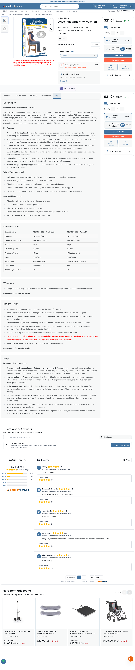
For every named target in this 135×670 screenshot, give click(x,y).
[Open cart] (131, 6)
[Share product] (51, 24)
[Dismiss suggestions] (130, 647)
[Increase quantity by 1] (122, 33)
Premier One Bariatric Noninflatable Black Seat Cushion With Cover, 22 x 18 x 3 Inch (84, 633)
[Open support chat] (130, 659)
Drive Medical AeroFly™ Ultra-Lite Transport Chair (115, 632)
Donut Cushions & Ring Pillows (43, 14)
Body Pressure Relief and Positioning (19, 14)
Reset (96, 44)
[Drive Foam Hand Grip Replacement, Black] (51, 611)
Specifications (21, 95)
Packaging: (65, 51)
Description (7, 95)
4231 (92, 577)
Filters (128, 460)
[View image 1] (4, 20)
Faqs (56, 95)
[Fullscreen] (51, 20)
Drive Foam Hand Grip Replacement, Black (46, 632)
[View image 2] (4, 29)
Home (3, 14)
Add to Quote (119, 60)
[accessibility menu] (3, 661)
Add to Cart (119, 55)
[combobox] (79, 56)
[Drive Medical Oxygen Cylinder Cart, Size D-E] (18, 611)
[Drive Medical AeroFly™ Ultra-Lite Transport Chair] (116, 611)
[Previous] (17, 37)
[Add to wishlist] (51, 29)
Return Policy (46, 95)
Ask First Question (122, 445)
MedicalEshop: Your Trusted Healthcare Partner (67, 1)
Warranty (33, 95)
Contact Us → (64, 81)
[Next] (52, 37)
